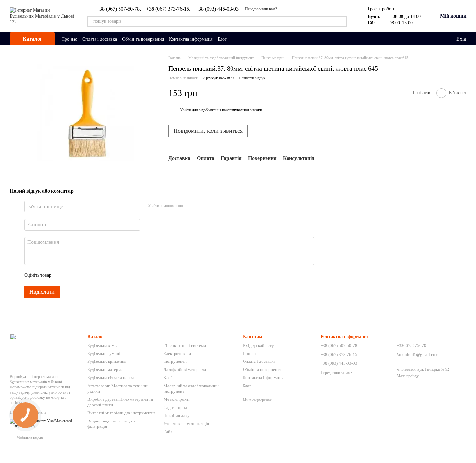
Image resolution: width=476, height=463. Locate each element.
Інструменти (175, 361)
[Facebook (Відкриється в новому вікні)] (243, 39)
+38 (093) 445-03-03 (217, 9)
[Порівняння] (424, 39)
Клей (168, 377)
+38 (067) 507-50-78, (118, 9)
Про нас (69, 39)
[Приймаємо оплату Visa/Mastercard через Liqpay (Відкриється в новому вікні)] (44, 423)
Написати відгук (252, 78)
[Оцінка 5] (103, 275)
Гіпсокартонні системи (185, 345)
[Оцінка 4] (93, 275)
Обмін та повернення (143, 39)
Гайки (169, 431)
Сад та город (175, 407)
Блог (222, 39)
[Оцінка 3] (82, 275)
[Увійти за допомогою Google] (200, 205)
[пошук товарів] (342, 21)
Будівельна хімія (102, 345)
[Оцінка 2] (72, 275)
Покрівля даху (177, 415)
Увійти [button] (185, 110)
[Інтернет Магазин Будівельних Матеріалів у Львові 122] (42, 349)
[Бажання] (437, 39)
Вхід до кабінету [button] (258, 345)
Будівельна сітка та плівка (110, 377)
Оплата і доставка (99, 39)
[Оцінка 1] (62, 275)
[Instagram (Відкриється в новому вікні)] (235, 39)
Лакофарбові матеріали (185, 369)
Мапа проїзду (408, 376)
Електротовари (177, 353)
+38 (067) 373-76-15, (168, 9)
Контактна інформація (190, 39)
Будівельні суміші (103, 353)
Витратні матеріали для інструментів (121, 412)
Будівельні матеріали (106, 369)
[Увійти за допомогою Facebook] (190, 205)
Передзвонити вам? (261, 9)
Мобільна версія (29, 437)
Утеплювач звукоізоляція (186, 423)
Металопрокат (177, 399)
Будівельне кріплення (106, 361)
